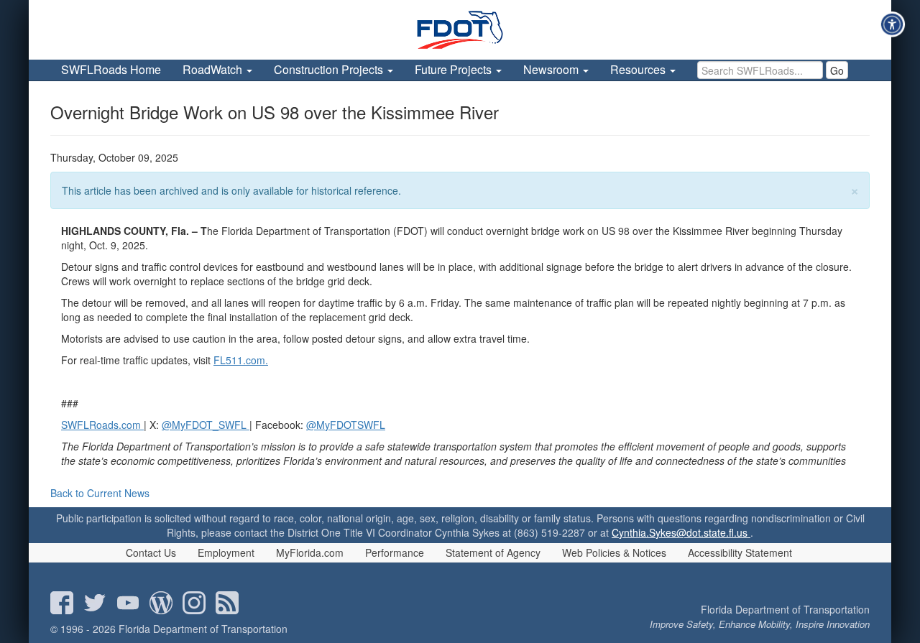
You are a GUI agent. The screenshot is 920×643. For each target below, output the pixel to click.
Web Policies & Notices (614, 552)
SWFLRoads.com (101, 424)
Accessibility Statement (740, 552)
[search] (760, 70)
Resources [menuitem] (639, 69)
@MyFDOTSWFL (345, 424)
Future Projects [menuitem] (454, 69)
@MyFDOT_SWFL (204, 424)
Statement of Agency (493, 552)
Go (837, 70)
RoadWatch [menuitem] (214, 69)
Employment (226, 552)
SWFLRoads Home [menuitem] (111, 69)
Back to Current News (100, 493)
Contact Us (151, 552)
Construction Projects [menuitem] (330, 69)
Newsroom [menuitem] (552, 69)
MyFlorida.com (310, 552)
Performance (394, 552)
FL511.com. (240, 360)
